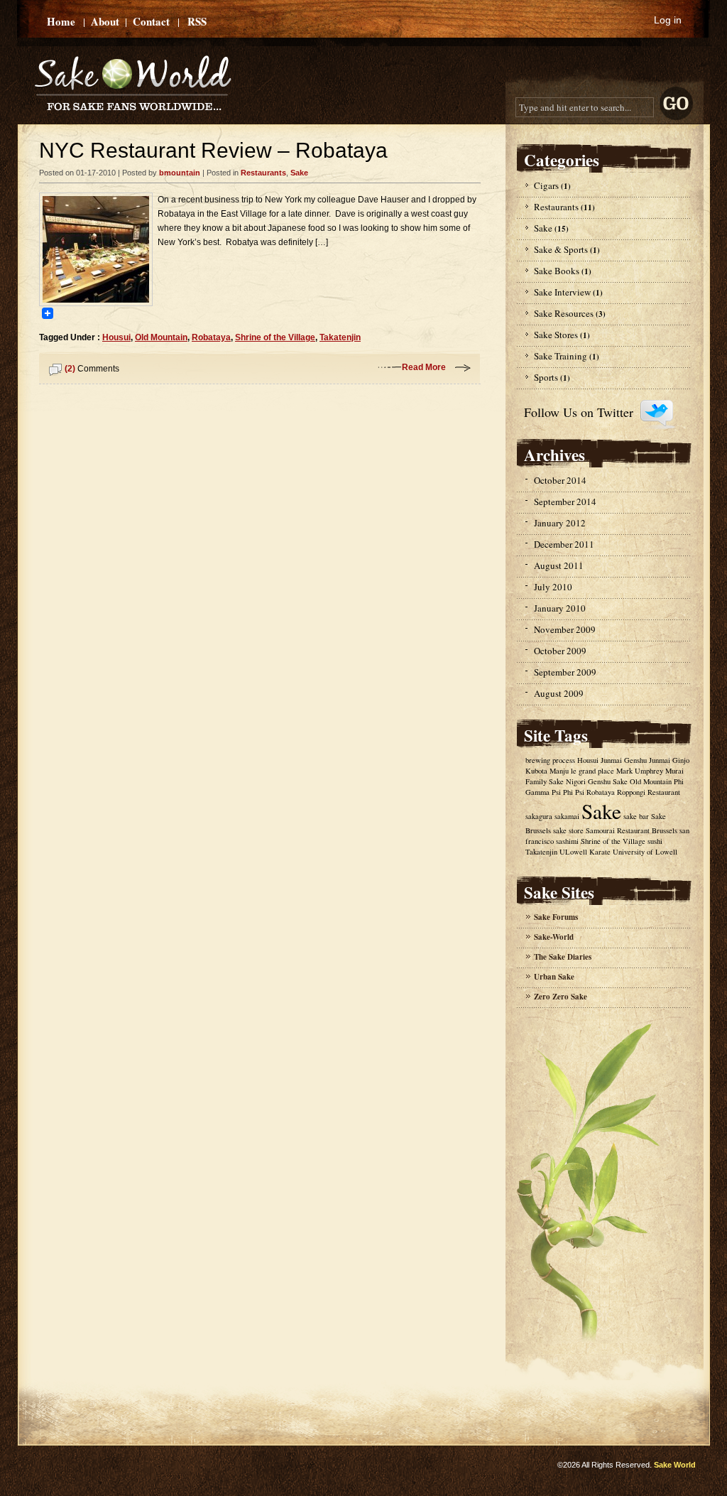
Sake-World (554, 937)
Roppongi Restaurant (648, 792)
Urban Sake (554, 976)
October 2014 (560, 480)
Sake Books (556, 270)
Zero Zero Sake (560, 996)
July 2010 (553, 586)
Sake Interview (562, 292)
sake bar (636, 816)
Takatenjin (340, 337)
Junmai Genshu (624, 760)
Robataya (211, 337)
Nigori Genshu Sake (597, 781)
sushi (654, 841)
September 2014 (565, 501)
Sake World (675, 1464)
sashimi (567, 841)
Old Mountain (161, 337)
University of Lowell (645, 852)
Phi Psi (573, 792)
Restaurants (263, 172)
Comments (92, 369)
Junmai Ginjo (669, 760)
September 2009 (565, 672)
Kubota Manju (547, 771)
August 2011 (559, 565)
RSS (197, 21)
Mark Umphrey (639, 771)
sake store (568, 830)
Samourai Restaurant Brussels (631, 830)
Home (61, 21)
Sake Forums (556, 917)
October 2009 (560, 650)
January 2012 (560, 522)
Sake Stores (556, 334)
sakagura (538, 816)
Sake (299, 172)
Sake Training (560, 355)
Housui (116, 337)
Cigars (546, 185)
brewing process (550, 760)
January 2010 (560, 608)
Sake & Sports (561, 249)
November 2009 (565, 629)
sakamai (566, 816)
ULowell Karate (585, 852)
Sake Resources (564, 313)
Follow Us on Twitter (578, 412)
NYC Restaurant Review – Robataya (213, 150)
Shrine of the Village (275, 337)
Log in (668, 20)
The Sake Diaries (562, 957)
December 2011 (564, 544)
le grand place (592, 771)
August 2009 (559, 693)
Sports (546, 377)
